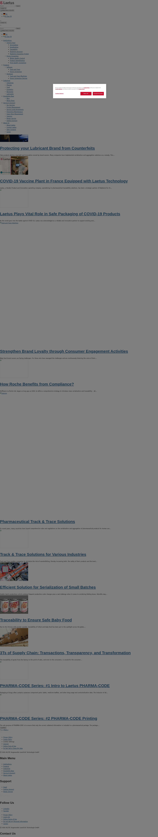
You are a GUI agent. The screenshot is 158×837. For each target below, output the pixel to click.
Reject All (86, 93)
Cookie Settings (58, 89)
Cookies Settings (59, 93)
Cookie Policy (87, 87)
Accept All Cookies (98, 93)
